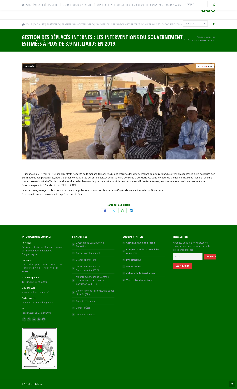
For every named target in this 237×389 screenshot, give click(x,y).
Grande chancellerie (86, 259)
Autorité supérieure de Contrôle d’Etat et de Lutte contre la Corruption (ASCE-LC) (92, 280)
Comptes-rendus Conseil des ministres (143, 251)
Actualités (29, 66)
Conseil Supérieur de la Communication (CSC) (88, 268)
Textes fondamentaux (139, 280)
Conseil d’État (83, 307)
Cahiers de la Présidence (140, 273)
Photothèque (134, 259)
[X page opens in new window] (208, 10)
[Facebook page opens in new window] (203, 10)
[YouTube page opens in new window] (213, 10)
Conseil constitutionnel (88, 253)
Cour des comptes (85, 314)
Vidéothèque (133, 266)
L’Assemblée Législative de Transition (90, 244)
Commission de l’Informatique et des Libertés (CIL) (95, 292)
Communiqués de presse (140, 242)
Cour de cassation (85, 301)
